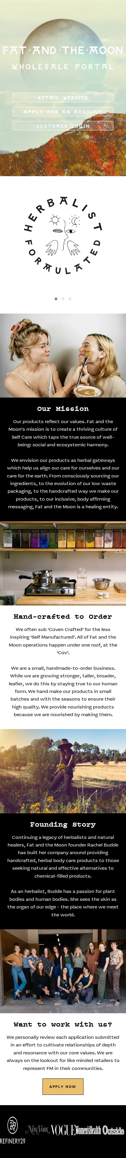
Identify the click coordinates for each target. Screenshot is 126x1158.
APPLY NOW (63, 1087)
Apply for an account (63, 112)
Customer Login (63, 126)
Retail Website (63, 98)
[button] (55, 299)
